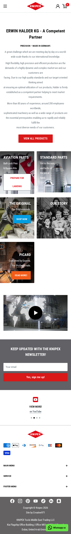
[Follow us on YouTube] (35, 501)
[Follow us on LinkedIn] (51, 501)
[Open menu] (5, 6)
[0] (65, 6)
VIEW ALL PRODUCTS (36, 138)
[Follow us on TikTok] (43, 501)
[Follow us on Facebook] (12, 501)
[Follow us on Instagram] (20, 501)
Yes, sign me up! (35, 377)
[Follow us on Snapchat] (59, 501)
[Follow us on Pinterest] (28, 501)
